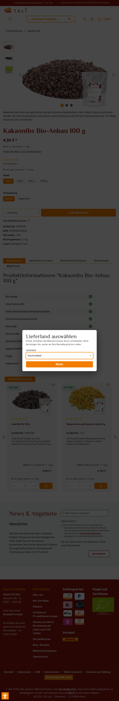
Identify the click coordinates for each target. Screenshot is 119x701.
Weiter (59, 364)
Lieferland (31, 350)
